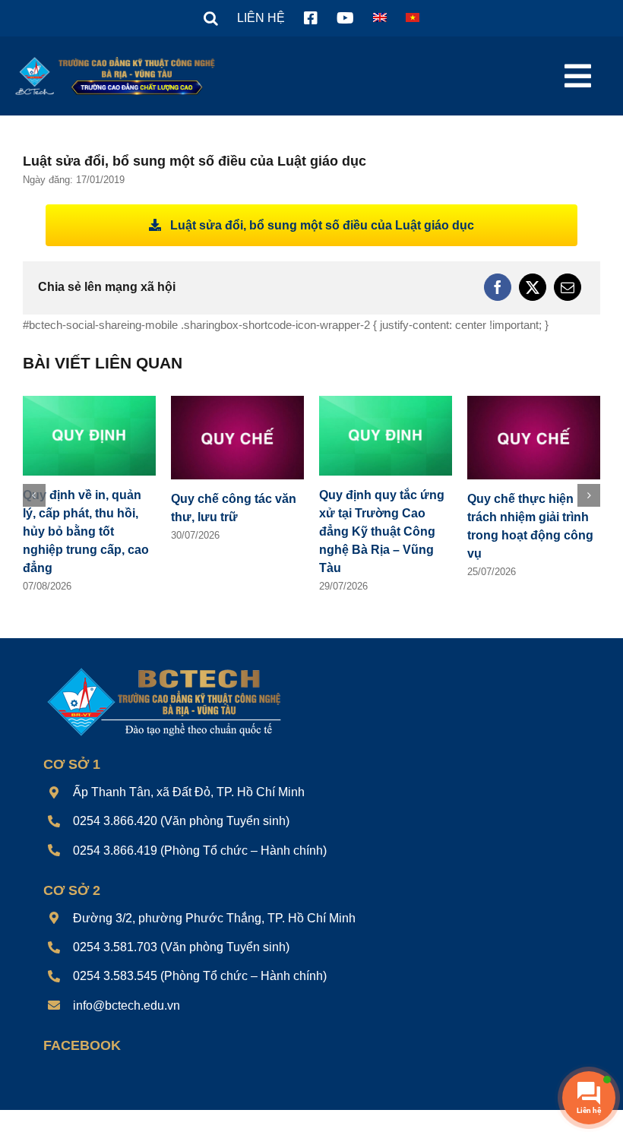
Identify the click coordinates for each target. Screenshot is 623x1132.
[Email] (567, 287)
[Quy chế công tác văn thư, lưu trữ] (237, 402)
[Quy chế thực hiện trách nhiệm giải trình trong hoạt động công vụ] (533, 402)
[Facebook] (497, 287)
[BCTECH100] (164, 668)
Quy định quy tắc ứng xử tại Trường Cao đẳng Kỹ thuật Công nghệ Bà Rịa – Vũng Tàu (381, 531)
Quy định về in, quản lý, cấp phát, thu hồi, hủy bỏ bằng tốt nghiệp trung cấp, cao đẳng (86, 531)
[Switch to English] (380, 18)
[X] (532, 287)
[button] (211, 18)
